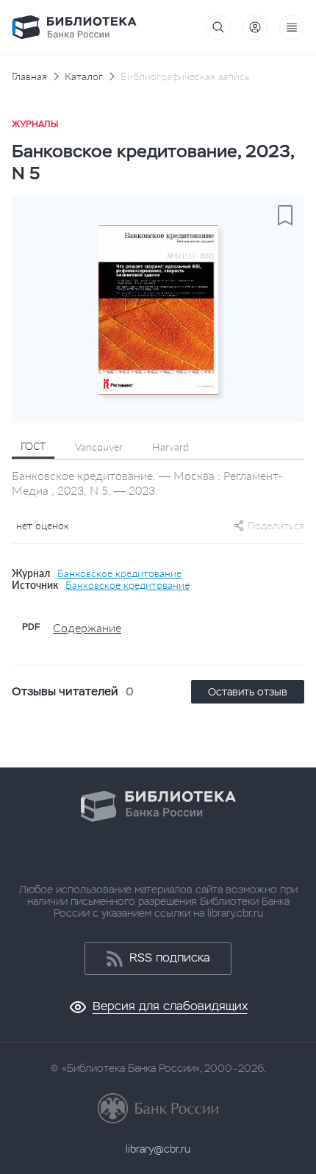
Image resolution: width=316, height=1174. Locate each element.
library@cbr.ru (158, 1149)
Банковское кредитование (119, 573)
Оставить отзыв (247, 691)
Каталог (84, 76)
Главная (29, 76)
